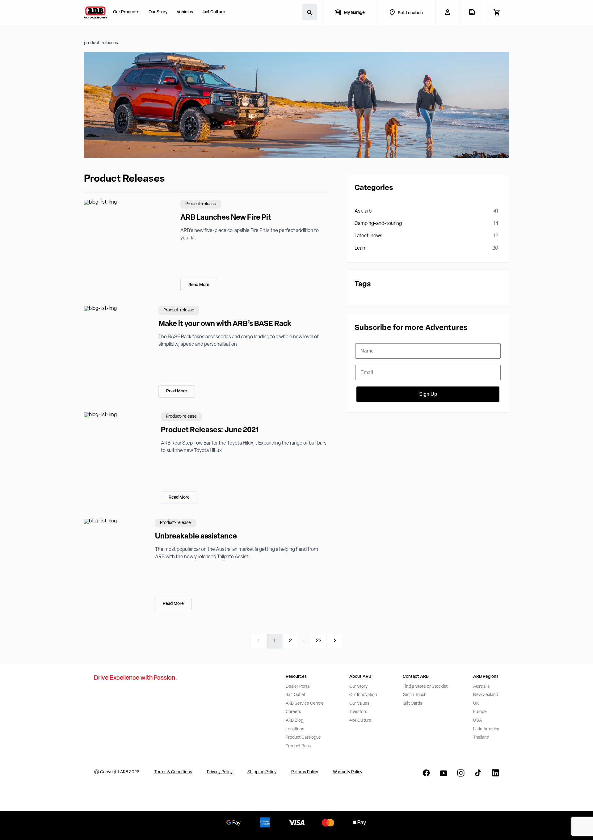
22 (319, 641)
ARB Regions (485, 676)
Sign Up (428, 394)
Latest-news (368, 236)
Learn (361, 248)
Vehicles (185, 12)
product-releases (101, 43)
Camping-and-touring (378, 223)
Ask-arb (363, 211)
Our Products (126, 12)
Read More (198, 285)
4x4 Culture (213, 12)
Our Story (158, 12)
